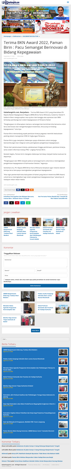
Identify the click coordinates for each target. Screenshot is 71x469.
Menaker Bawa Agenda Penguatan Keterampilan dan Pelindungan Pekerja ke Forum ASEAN (35, 233)
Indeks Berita (55, 465)
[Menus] (68, 2)
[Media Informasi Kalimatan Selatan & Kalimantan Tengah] (10, 2)
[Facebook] (18, 190)
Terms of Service (6, 466)
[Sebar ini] (6, 202)
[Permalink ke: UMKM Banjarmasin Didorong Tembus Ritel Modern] (9, 222)
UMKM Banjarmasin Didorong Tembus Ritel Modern (8, 231)
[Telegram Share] (22, 202)
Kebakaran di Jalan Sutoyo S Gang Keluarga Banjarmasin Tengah (38, 446)
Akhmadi (5, 453)
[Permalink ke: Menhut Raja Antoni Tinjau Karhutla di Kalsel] (61, 222)
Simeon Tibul (6, 461)
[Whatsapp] (28, 202)
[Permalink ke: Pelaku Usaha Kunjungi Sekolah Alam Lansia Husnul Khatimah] (22, 222)
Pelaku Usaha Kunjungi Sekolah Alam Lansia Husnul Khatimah (21, 231)
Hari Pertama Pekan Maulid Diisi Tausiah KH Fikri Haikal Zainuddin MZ (52, 196)
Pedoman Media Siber (34, 465)
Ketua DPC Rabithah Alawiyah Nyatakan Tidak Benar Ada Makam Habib (35, 453)
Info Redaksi (46, 465)
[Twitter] (23, 190)
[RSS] (32, 190)
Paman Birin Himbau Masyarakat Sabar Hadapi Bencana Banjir (32, 457)
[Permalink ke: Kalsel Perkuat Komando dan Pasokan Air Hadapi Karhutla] (48, 222)
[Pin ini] (17, 202)
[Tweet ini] (11, 202)
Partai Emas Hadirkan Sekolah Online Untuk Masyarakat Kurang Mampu (38, 461)
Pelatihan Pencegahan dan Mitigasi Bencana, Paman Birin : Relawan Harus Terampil (19, 196)
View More (35, 330)
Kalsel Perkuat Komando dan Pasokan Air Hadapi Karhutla (45, 307)
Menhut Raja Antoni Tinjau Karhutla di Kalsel (9, 319)
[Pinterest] (27, 190)
